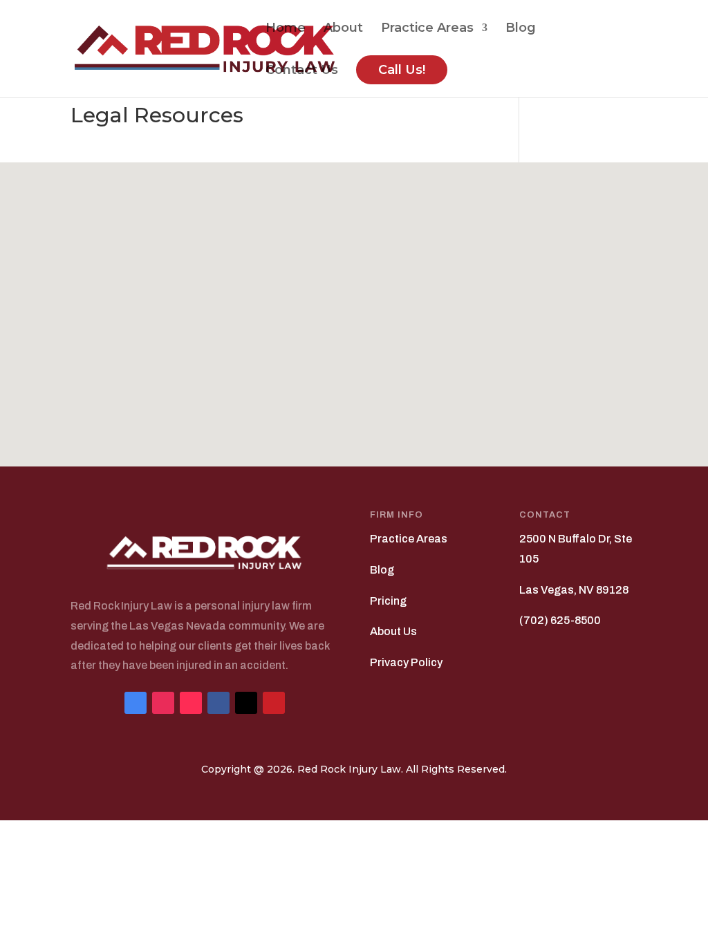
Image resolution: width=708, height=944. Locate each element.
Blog (520, 29)
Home (286, 29)
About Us (393, 631)
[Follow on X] (246, 703)
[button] (358, 299)
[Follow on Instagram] (163, 703)
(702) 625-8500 (560, 620)
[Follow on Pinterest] (274, 703)
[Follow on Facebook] (218, 703)
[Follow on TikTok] (191, 703)
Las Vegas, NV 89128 (573, 590)
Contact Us (302, 71)
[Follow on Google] (135, 703)
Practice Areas (427, 29)
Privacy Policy (406, 662)
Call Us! (401, 69)
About (343, 29)
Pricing (388, 601)
